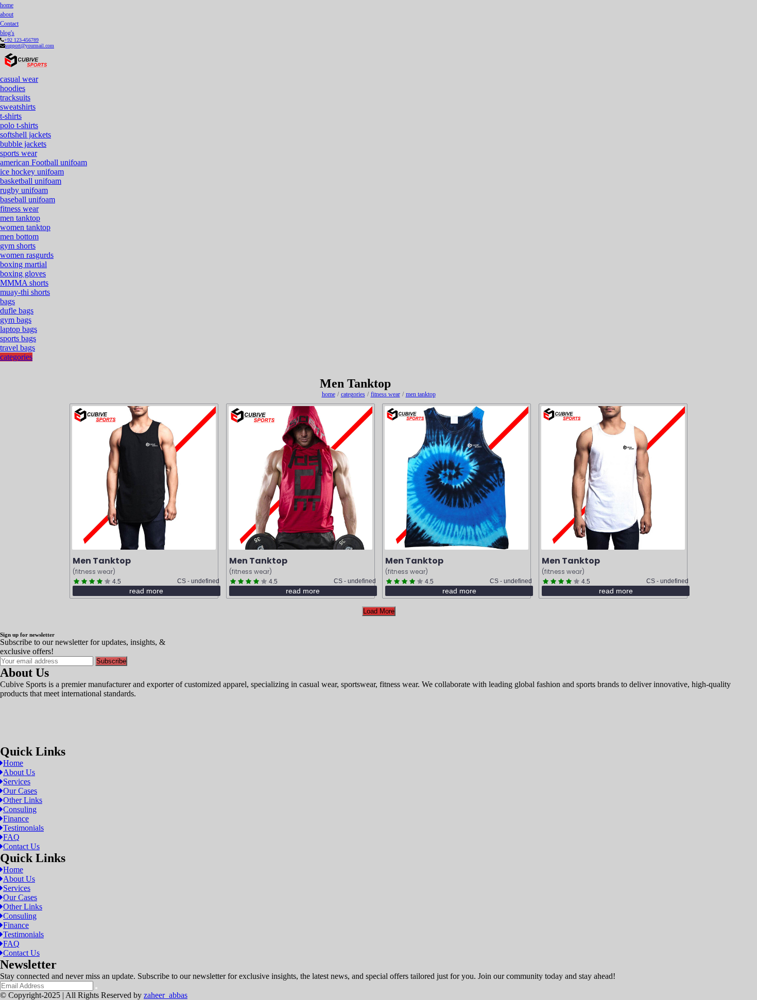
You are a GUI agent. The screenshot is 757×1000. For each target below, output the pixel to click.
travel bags (17, 347)
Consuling (20, 809)
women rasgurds (27, 255)
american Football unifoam (43, 162)
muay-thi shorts (25, 292)
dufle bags (16, 310)
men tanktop (20, 218)
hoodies (12, 88)
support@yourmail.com (29, 45)
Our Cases (20, 790)
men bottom (19, 236)
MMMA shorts (24, 282)
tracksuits (15, 97)
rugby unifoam (24, 190)
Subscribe (111, 661)
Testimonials (23, 827)
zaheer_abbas (165, 995)
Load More (378, 611)
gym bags (15, 319)
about (6, 14)
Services (16, 781)
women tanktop (25, 227)
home (6, 5)
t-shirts (11, 116)
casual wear (19, 79)
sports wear (18, 153)
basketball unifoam (30, 181)
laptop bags (18, 329)
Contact (9, 23)
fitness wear (19, 208)
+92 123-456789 (21, 40)
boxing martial (23, 264)
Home (13, 763)
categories (16, 357)
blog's (7, 33)
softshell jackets (25, 134)
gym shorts (18, 245)
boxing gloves (23, 273)
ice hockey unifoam (32, 171)
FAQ (11, 837)
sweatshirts (18, 106)
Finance (16, 818)
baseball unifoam (27, 199)
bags (7, 301)
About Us (19, 772)
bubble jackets (23, 143)
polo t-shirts (19, 125)
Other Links (22, 800)
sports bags (18, 338)
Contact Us (21, 846)
